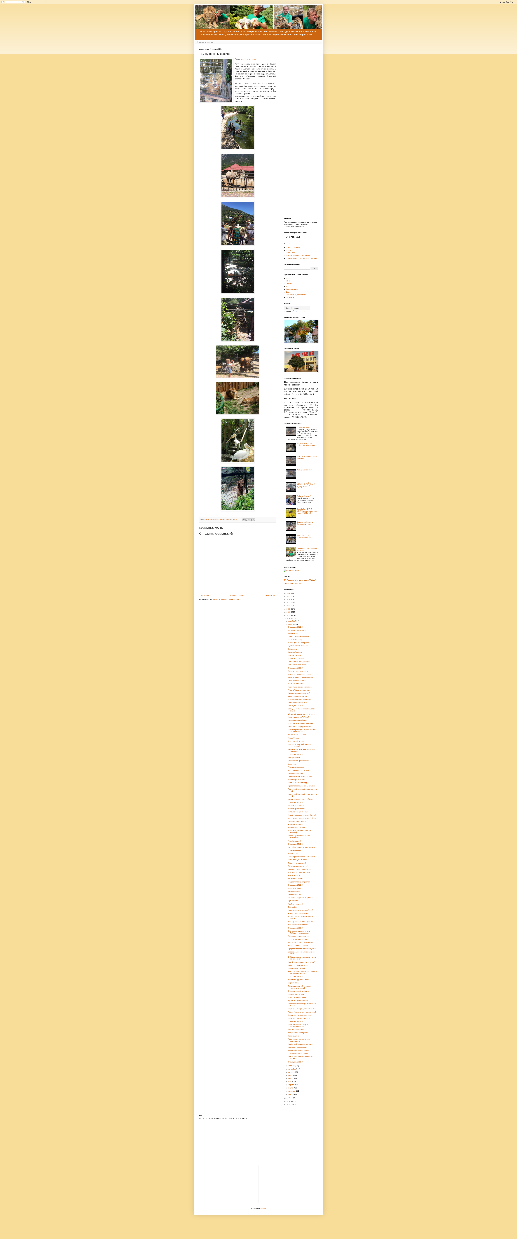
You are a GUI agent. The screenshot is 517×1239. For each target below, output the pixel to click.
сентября (292, 1069)
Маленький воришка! (296, 767)
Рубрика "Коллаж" (304, 496)
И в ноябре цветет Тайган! (298, 1054)
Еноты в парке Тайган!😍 (297, 783)
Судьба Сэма (293, 901)
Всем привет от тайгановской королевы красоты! (299, 987)
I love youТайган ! (294, 758)
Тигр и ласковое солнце (297, 1030)
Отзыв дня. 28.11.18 (295, 706)
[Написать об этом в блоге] (246, 519)
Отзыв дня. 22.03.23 (304, 427)
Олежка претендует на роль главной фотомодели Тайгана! (302, 731)
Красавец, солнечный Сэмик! (299, 872)
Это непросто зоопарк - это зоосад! (301, 857)
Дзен (288, 292)
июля (290, 1075)
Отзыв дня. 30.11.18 (295, 627)
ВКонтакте (290, 297)
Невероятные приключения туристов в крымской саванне (302, 972)
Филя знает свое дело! (296, 681)
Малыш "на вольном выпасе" (299, 690)
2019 (289, 615)
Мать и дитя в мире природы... (299, 643)
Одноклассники (292, 289)
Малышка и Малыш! (295, 684)
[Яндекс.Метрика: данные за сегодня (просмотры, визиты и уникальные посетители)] (291, 571)
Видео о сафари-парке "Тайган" (298, 256)
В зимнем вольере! (295, 825)
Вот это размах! (294, 876)
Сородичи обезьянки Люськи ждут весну (305, 523)
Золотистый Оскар (295, 640)
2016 (289, 1101)
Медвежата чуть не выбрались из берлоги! (306, 444)
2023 (289, 603)
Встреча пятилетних (296, 994)
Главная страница (205, 42)
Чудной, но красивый (296, 806)
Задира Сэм (292, 907)
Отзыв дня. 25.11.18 (295, 844)
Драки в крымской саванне (298, 1001)
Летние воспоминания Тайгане (300, 674)
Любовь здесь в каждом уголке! (300, 1015)
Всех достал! (293, 853)
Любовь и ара (293, 633)
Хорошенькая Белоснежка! (298, 770)
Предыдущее (270, 595)
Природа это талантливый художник (302, 949)
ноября (291, 624)
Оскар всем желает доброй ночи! (300, 799)
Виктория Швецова (248, 59)
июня (290, 1078)
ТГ (287, 286)
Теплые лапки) (293, 1036)
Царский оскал (293, 983)
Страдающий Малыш (296, 741)
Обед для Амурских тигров (298, 965)
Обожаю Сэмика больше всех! (299, 869)
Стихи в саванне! (294, 850)
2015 (289, 1104)
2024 (289, 600)
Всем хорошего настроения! (299, 1018)
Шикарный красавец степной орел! (301, 714)
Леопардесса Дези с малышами (300, 942)
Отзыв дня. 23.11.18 (295, 928)
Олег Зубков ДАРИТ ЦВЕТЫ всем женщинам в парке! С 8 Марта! (307, 511)
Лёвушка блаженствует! (297, 630)
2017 (289, 1098)
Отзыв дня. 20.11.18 (295, 1062)
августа (291, 1072)
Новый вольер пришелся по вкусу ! (301, 962)
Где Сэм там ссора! (295, 904)
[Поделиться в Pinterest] (254, 519)
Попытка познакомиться (297, 703)
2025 (289, 596)
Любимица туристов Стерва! (299, 980)
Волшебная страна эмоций (298, 665)
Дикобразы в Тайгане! (296, 828)
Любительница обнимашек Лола (300, 677)
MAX (288, 278)
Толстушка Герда (294, 888)
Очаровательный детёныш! (298, 991)
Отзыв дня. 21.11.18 (295, 1021)
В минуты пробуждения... (297, 997)
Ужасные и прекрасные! (297, 1047)
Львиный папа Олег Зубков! (298, 1050)
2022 (289, 606)
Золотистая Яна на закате (298, 939)
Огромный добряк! (295, 652)
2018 (289, 618)
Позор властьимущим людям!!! (299, 727)
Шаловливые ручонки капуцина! (300, 898)
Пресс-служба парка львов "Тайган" (301, 580)
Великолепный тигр (295, 773)
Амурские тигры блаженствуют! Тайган (305, 536)
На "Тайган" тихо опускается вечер (301, 847)
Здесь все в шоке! (294, 655)
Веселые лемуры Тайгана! (298, 946)
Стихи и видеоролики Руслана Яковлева (301, 258)
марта (291, 1088)
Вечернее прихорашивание (298, 936)
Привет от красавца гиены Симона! (301, 786)
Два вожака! (292, 649)
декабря (291, 621)
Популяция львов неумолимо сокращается (299, 1040)
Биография (290, 253)
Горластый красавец (296, 658)
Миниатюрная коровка (296, 809)
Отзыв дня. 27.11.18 (295, 754)
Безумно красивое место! (298, 866)
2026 (289, 593)
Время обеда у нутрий (296, 968)
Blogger (263, 1208)
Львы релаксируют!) (304, 470)
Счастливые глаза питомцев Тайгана (302, 818)
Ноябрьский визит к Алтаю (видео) (301, 1044)
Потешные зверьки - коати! (298, 812)
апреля (291, 1085)
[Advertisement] (301, 88)
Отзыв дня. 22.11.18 (295, 977)
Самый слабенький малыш (298, 636)
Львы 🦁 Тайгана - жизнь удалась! (301, 922)
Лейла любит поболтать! (297, 735)
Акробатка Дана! (294, 841)
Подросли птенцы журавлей (299, 882)
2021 (289, 609)
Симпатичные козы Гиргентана (300, 776)
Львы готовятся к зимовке (298, 925)
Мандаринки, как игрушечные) (299, 699)
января (291, 1094)
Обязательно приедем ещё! (299, 662)
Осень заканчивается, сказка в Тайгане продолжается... (299, 932)
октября (291, 1066)
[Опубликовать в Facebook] (251, 519)
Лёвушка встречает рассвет (298, 1033)
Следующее (204, 595)
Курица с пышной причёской (299, 693)
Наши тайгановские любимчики (300, 687)
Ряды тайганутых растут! (297, 696)
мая (290, 1082)
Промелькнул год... (295, 895)
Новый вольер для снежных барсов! (302, 815)
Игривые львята (294, 891)
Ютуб (288, 281)
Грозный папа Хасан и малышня (300, 723)
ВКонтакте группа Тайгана (296, 295)
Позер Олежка (293, 738)
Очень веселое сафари (297, 821)
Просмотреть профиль (293, 583)
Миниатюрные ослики (296, 780)
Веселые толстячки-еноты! (298, 671)
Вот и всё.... (292, 764)
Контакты (289, 250)
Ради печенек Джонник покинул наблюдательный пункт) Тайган (307, 485)
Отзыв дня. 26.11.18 (295, 802)
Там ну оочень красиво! (297, 863)
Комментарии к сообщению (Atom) (225, 599)
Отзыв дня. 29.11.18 (295, 668)
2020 (289, 612)
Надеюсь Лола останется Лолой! (300, 910)
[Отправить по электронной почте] (243, 519)
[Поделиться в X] (249, 519)
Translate (302, 312)
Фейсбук (289, 284)
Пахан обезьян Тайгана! (297, 720)
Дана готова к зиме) (295, 879)
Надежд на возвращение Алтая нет (301, 1009)
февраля (292, 1091)
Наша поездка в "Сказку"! (297, 860)
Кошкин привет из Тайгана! (298, 717)
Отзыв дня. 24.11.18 (295, 885)
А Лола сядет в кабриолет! (298, 913)
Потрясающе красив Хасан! (298, 761)
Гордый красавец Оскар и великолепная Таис (298, 1025)
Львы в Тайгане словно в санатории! (302, 1012)
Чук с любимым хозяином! (298, 646)
